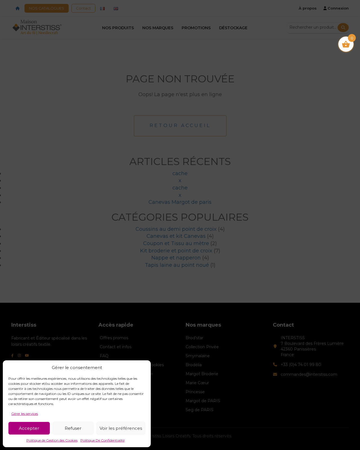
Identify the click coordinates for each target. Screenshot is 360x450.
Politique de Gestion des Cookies (52, 440)
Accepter (29, 428)
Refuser (73, 428)
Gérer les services (24, 413)
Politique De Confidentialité (102, 440)
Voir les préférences (121, 428)
